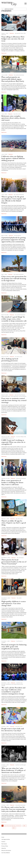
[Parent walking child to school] (14, 587)
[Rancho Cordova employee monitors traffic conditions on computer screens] (14, 507)
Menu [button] (25, 4)
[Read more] (14, 22)
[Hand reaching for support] (14, 425)
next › (24, 825)
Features (12, 33)
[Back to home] (8, 3)
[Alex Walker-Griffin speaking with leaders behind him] (14, 467)
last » (14, 827)
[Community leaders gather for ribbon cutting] (14, 224)
